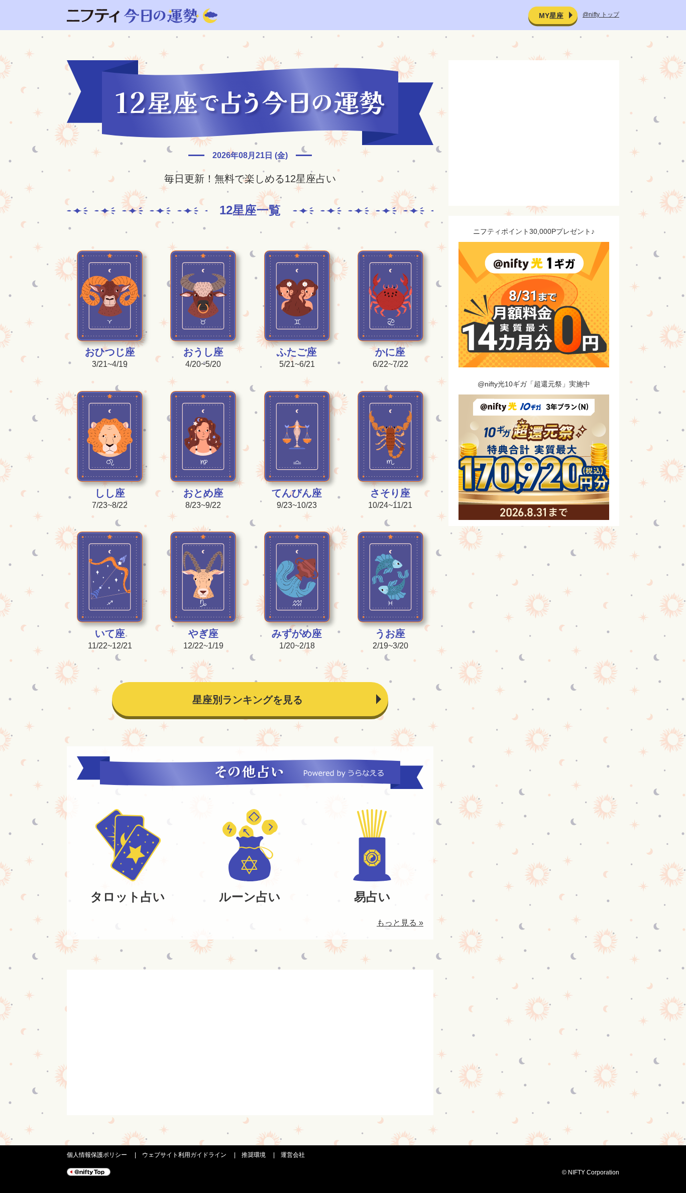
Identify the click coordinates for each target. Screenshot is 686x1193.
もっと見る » (400, 922)
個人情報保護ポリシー (97, 1154)
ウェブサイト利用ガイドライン (184, 1154)
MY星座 (551, 16)
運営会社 (293, 1154)
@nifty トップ (601, 14)
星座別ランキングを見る (247, 699)
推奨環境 (254, 1154)
